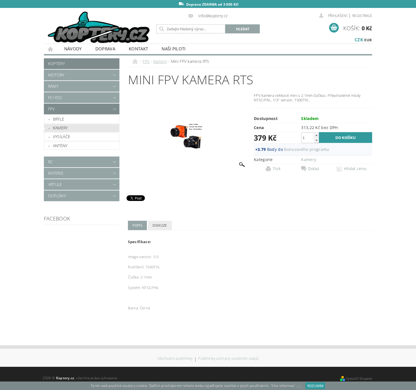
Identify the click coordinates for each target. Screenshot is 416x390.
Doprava (105, 49)
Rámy (53, 86)
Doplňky (57, 195)
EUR (368, 39)
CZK (359, 39)
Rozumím (315, 385)
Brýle (59, 119)
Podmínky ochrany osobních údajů (228, 359)
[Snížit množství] (316, 140)
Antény (60, 145)
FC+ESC (55, 97)
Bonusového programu (306, 149)
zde (299, 385)
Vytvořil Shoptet (359, 378)
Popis (137, 225)
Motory (56, 75)
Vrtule (55, 184)
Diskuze (160, 225)
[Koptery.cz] (99, 28)
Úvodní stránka (50, 49)
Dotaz (313, 168)
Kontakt (138, 49)
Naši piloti (174, 49)
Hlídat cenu (355, 168)
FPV (51, 109)
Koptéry (56, 63)
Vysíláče (61, 136)
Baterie (55, 173)
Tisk (276, 168)
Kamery (60, 127)
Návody (73, 49)
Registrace (362, 15)
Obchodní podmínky (175, 359)
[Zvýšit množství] (316, 135)
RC (50, 161)
